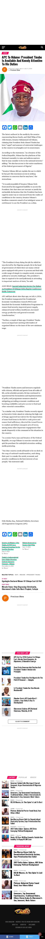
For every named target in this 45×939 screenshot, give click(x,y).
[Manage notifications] (40, 934)
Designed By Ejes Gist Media (24, 927)
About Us (15, 925)
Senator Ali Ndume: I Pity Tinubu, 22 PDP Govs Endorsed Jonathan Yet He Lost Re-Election (11, 546)
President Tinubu (33, 575)
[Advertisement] (22, 22)
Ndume (22, 575)
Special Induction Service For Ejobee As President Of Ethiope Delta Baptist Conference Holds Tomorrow (21, 289)
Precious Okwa (15, 70)
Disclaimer (32, 925)
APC (17, 575)
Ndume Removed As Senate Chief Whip (29, 544)
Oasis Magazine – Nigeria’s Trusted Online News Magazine (22, 922)
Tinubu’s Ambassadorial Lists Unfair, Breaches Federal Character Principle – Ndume (10, 560)
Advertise (23, 925)
